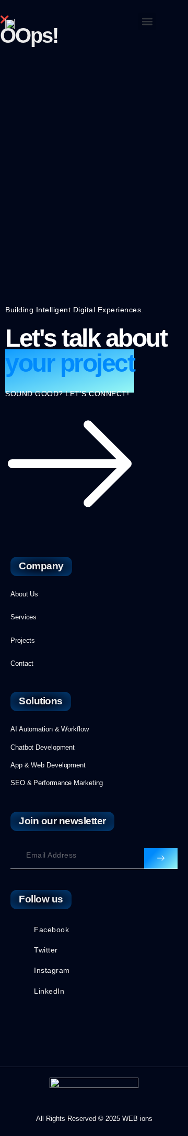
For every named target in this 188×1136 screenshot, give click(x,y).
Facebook (51, 929)
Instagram (52, 970)
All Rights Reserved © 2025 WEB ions (94, 1118)
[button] (147, 21)
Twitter (46, 950)
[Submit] (161, 858)
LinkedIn (49, 991)
